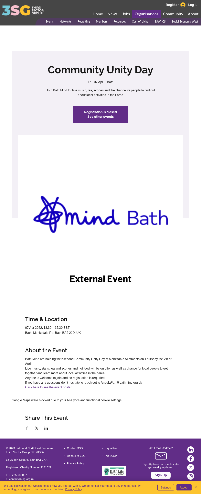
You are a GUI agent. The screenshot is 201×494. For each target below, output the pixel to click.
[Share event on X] (36, 428)
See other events (101, 117)
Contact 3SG (75, 448)
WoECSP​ (111, 455)
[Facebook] (190, 458)
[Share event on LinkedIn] (46, 428)
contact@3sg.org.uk (21, 478)
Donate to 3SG (76, 455)
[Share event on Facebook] (27, 428)
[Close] (196, 487)
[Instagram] (190, 476)
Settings (166, 487)
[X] (190, 467)
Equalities (111, 448)
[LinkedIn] (190, 449)
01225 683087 (18, 475)
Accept (184, 487)
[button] (173, 14)
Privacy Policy (75, 463)
